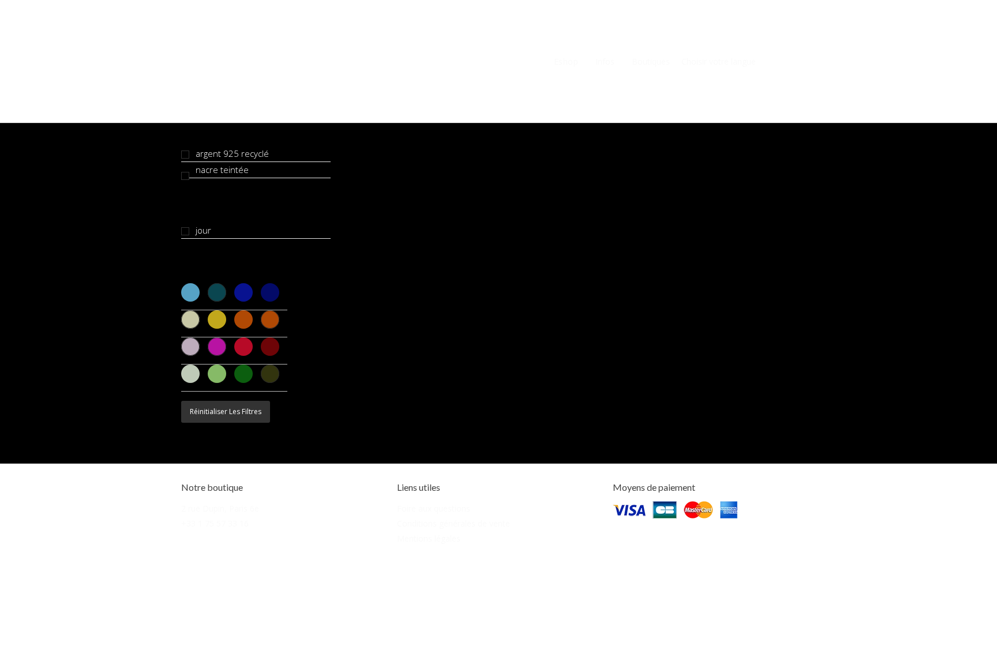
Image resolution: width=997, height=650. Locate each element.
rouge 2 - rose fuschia (217, 346)
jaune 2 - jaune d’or (217, 319)
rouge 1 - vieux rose (190, 346)
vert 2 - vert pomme (217, 374)
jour (203, 230)
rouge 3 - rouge (243, 346)
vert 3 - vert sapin (243, 374)
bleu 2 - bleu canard (217, 292)
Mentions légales (428, 538)
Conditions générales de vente (453, 523)
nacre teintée (222, 169)
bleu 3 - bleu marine (243, 292)
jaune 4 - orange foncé (270, 319)
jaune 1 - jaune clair (190, 319)
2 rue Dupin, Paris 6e (220, 508)
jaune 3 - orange (243, 319)
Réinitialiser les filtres (225, 411)
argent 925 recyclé (232, 153)
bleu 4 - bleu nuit (270, 292)
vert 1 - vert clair (190, 374)
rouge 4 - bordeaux (270, 346)
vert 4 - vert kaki (270, 374)
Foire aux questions (433, 508)
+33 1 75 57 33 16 (215, 523)
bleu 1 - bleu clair (190, 292)
